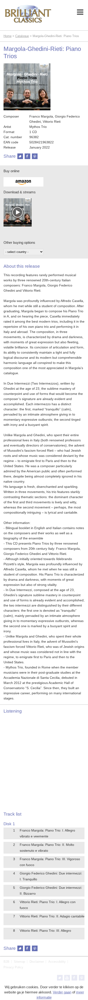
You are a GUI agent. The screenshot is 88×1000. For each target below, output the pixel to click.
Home (7, 36)
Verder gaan (62, 992)
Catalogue (22, 36)
